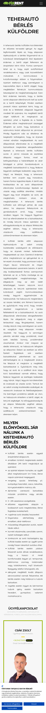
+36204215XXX (19, 640)
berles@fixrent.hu (25, 643)
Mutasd (29, 640)
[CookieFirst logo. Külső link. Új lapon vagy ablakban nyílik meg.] (2, 686)
